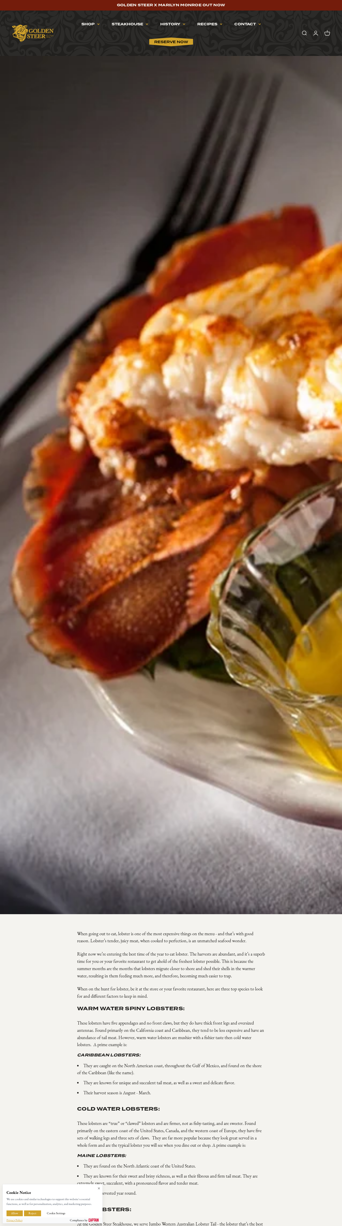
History (170, 24)
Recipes (207, 24)
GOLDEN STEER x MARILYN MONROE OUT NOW (171, 5)
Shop (88, 24)
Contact (245, 24)
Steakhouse (127, 24)
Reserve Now (171, 41)
